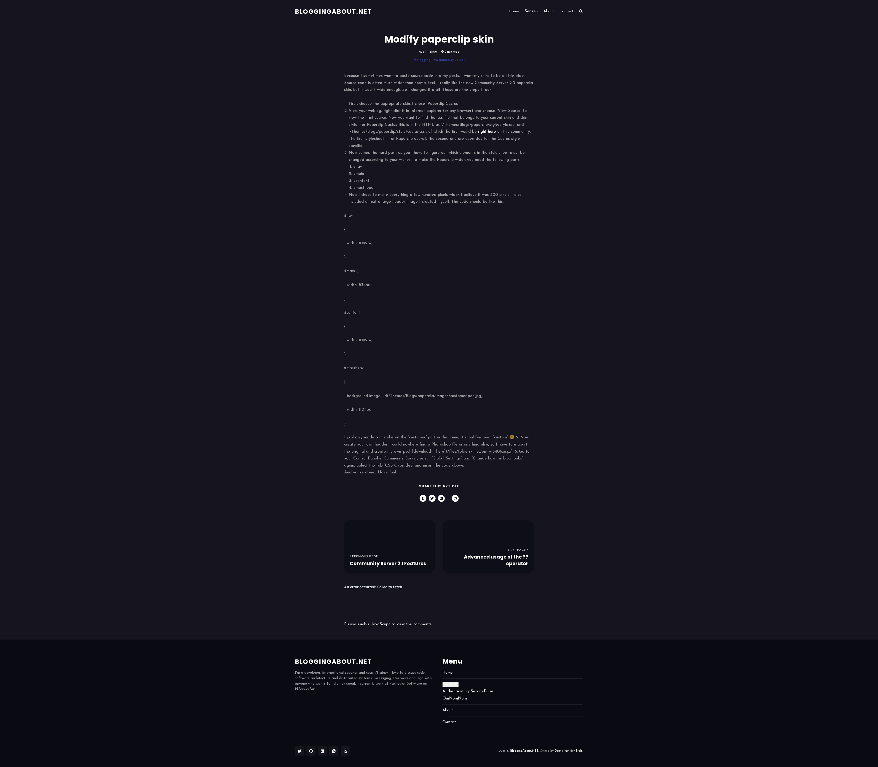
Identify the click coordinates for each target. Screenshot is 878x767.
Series (531, 11)
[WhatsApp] (333, 751)
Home (514, 11)
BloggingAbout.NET (333, 11)
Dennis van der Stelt (568, 750)
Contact (566, 11)
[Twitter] (299, 751)
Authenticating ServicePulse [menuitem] (467, 691)
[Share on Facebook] (423, 498)
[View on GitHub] (455, 498)
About (548, 11)
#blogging (422, 60)
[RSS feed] (345, 751)
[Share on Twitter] (432, 498)
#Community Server (449, 60)
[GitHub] (311, 751)
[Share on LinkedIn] (441, 498)
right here (487, 132)
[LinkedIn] (322, 751)
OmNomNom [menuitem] (454, 699)
